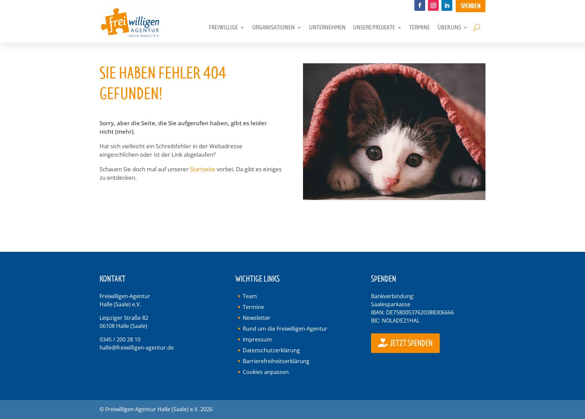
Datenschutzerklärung (271, 350)
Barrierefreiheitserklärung (276, 361)
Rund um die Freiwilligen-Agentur (285, 328)
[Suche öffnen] (477, 28)
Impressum (257, 339)
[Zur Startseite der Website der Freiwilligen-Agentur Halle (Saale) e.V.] (130, 36)
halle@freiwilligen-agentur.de (137, 347)
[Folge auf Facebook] (419, 5)
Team (250, 296)
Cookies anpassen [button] (266, 372)
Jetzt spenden (411, 343)
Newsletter (256, 318)
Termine (253, 307)
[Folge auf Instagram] (433, 5)
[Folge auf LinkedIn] (446, 5)
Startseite (202, 169)
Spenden (470, 6)
